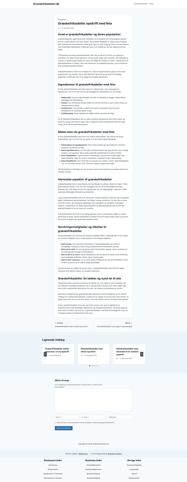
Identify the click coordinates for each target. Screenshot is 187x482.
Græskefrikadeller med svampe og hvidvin (71, 324)
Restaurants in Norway (53, 478)
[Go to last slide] (45, 354)
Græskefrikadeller (141, 4)
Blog (151, 4)
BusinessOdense (93, 474)
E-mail (85, 417)
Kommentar (60, 387)
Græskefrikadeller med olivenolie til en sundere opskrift (127, 352)
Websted (112, 417)
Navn (58, 417)
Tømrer (134, 474)
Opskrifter (62, 19)
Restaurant (53, 465)
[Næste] (141, 354)
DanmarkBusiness (93, 465)
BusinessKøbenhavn (93, 469)
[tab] (89, 365)
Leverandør (134, 469)
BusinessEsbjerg (93, 478)
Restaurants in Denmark (52, 474)
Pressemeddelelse (134, 465)
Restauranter (53, 469)
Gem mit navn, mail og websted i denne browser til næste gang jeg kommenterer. (85, 422)
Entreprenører (134, 478)
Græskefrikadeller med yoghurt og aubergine (114, 324)
